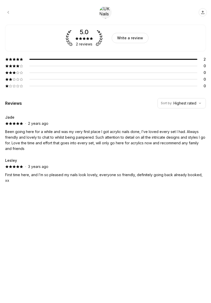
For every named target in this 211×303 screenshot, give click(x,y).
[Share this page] (203, 12)
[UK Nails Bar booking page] (8, 12)
